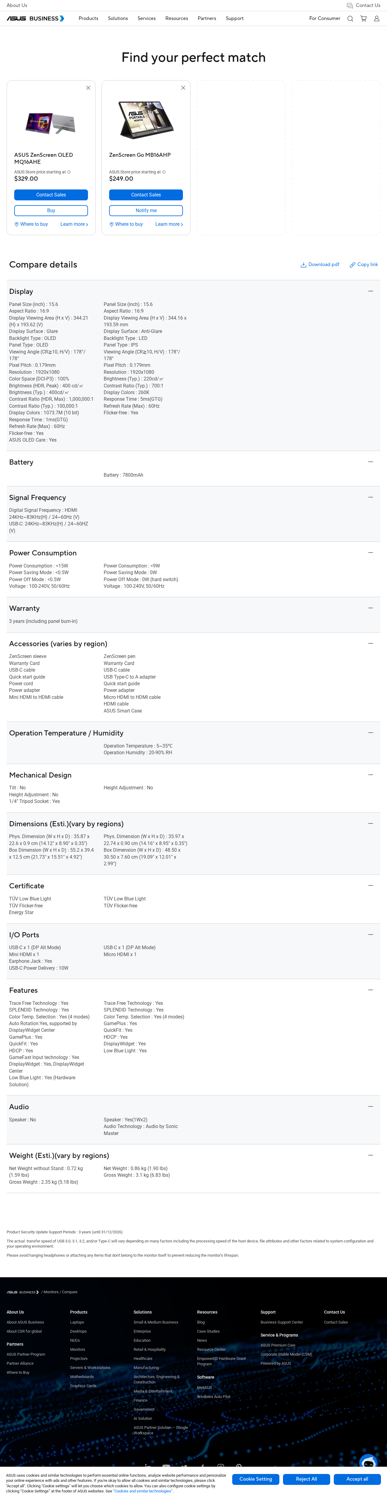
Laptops (77, 1322)
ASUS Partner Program (26, 1354)
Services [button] (147, 18)
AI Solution (143, 1418)
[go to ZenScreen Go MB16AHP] (146, 120)
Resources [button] (176, 18)
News (202, 1340)
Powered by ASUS (276, 1363)
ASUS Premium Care (278, 1345)
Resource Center (211, 1349)
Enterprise (142, 1331)
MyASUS (204, 1387)
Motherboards (82, 1376)
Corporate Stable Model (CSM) (286, 1354)
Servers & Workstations (90, 1367)
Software (205, 1377)
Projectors (79, 1358)
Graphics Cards (83, 1385)
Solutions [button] (118, 18)
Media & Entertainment (153, 1391)
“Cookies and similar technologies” (143, 1491)
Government (144, 1409)
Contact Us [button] (368, 5)
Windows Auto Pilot (213, 1396)
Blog (201, 1322)
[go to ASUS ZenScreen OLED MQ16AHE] (51, 120)
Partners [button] (207, 18)
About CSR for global (24, 1331)
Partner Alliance (20, 1363)
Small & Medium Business (156, 1322)
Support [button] (235, 18)
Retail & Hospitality (150, 1349)
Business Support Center (282, 1322)
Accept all (357, 1479)
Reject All (306, 1479)
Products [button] (88, 18)
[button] (350, 18)
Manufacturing (146, 1367)
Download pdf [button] (323, 265)
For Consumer (324, 18)
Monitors (77, 1349)
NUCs (75, 1340)
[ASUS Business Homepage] (35, 18)
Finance (140, 1400)
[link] (51, 210)
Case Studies (208, 1331)
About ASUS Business (25, 1322)
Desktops (78, 1331)
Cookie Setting (255, 1479)
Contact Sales (336, 1322)
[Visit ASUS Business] (24, 1292)
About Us (17, 5)
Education (142, 1340)
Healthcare (143, 1358)
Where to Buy (18, 1372)
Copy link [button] (367, 265)
